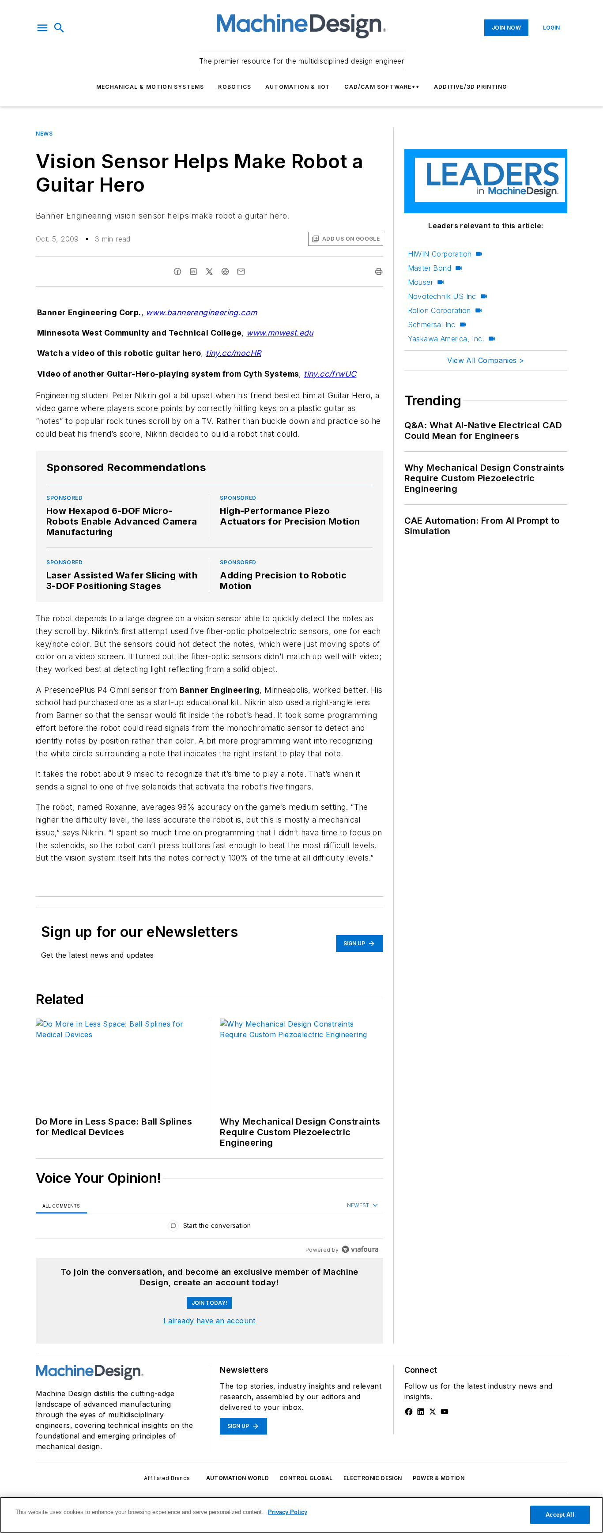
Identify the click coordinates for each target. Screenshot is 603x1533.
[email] (241, 271)
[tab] (61, 1205)
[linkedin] (193, 271)
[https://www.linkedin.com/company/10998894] (420, 1411)
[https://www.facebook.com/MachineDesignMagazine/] (408, 1411)
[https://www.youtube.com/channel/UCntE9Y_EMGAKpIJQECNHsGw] (444, 1411)
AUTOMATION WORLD (237, 1478)
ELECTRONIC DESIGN (372, 1478)
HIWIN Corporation (440, 253)
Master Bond (429, 268)
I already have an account (209, 1320)
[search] (59, 27)
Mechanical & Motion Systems (150, 86)
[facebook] (177, 271)
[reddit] (225, 271)
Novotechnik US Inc (442, 296)
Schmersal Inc (432, 324)
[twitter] (209, 271)
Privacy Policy (287, 1512)
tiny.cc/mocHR (233, 353)
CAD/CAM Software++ (382, 86)
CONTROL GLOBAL (306, 1478)
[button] (42, 27)
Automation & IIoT (297, 86)
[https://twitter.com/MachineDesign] (432, 1411)
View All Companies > (485, 360)
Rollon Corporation (439, 310)
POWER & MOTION (439, 1478)
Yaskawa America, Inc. (446, 338)
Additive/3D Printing (470, 86)
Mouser (420, 282)
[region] (209, 1227)
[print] (378, 271)
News (44, 133)
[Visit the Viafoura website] (360, 1249)
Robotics (234, 86)
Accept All (560, 1514)
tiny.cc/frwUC (330, 373)
